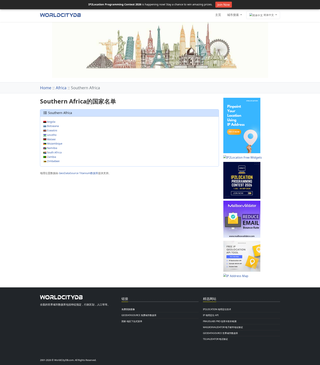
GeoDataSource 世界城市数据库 (220, 333)
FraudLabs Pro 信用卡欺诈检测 (219, 321)
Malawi (51, 139)
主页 (218, 15)
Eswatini (51, 130)
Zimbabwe (53, 161)
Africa (61, 87)
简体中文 (269, 15)
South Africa (54, 152)
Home (45, 87)
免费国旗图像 (128, 309)
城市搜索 (233, 15)
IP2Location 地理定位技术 (217, 309)
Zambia (51, 157)
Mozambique (54, 143)
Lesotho (51, 135)
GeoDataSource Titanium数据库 (78, 173)
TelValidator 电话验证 (215, 339)
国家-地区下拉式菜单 (131, 321)
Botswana (52, 126)
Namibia (51, 148)
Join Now (223, 5)
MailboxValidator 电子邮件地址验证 (223, 327)
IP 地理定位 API (211, 315)
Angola (50, 121)
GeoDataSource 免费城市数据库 (138, 315)
